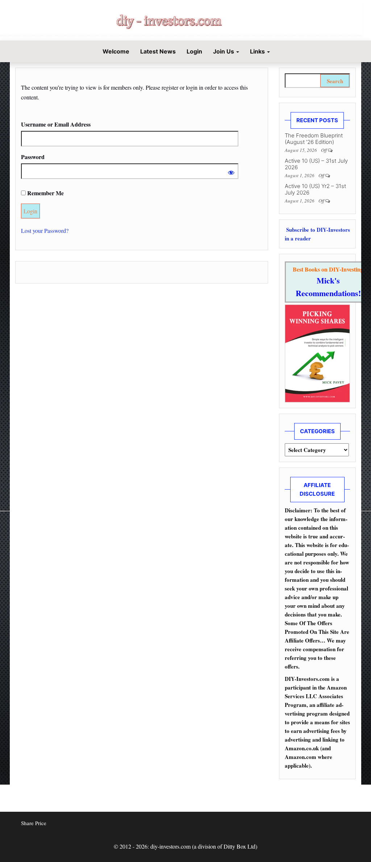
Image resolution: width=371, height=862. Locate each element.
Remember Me (45, 193)
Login (194, 51)
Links (258, 51)
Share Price (33, 823)
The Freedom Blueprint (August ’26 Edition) (314, 138)
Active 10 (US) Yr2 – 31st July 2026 (315, 189)
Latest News (158, 51)
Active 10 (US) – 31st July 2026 (316, 164)
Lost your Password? (44, 230)
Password (33, 157)
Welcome (115, 51)
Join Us (224, 51)
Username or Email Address (56, 124)
